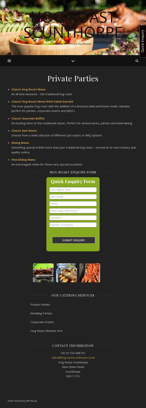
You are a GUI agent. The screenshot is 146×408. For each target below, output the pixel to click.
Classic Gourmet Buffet (28, 118)
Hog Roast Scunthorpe (73, 24)
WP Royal (31, 400)
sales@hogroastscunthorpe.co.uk (73, 357)
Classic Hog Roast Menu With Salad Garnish (42, 101)
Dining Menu (20, 143)
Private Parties (40, 304)
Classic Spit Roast (24, 130)
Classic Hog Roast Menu (28, 89)
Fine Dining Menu (23, 159)
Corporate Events (42, 322)
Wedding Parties (41, 313)
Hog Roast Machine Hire (46, 331)
